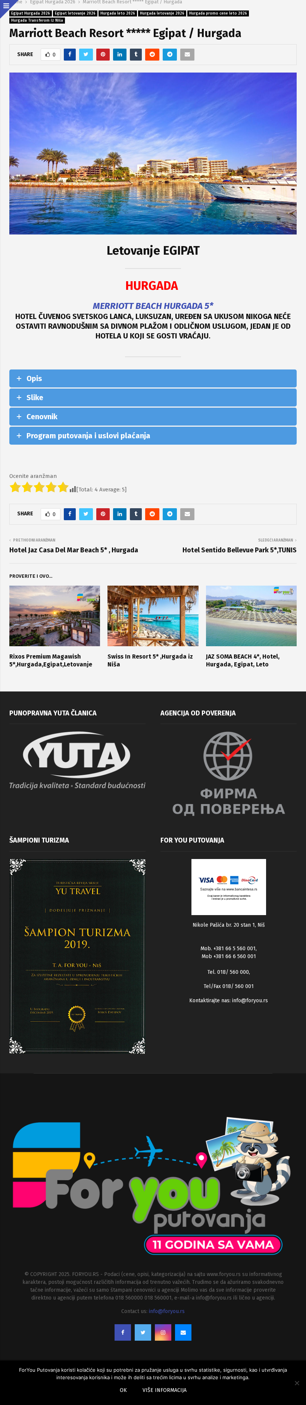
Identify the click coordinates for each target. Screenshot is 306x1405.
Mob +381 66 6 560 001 (229, 956)
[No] (296, 1383)
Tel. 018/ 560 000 (228, 972)
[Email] (183, 1332)
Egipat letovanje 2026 (75, 13)
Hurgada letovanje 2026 (162, 13)
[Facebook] (123, 1332)
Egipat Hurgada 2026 (30, 13)
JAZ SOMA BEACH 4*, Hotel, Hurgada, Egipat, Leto (243, 660)
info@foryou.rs (250, 1000)
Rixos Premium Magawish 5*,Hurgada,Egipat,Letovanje (50, 660)
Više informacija (165, 1390)
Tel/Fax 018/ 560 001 (229, 986)
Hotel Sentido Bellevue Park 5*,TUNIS (239, 550)
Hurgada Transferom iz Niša (37, 20)
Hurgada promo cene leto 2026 (218, 13)
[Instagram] (163, 1332)
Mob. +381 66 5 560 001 (228, 948)
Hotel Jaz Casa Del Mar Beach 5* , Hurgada (73, 550)
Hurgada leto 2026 (117, 13)
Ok (123, 1390)
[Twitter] (143, 1332)
